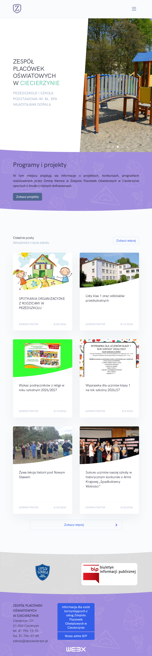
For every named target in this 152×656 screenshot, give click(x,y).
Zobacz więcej (126, 240)
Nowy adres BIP (76, 636)
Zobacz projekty (27, 197)
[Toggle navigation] (134, 8)
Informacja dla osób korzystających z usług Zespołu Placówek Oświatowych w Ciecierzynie (76, 617)
